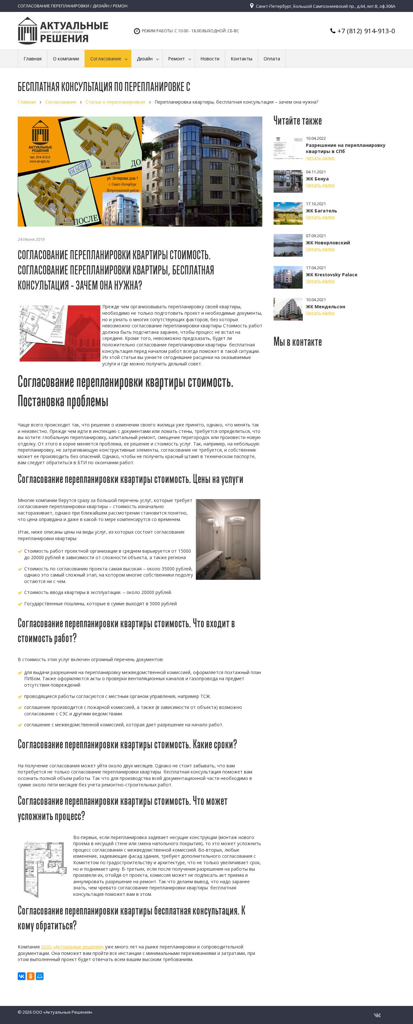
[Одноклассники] (31, 976)
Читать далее (320, 158)
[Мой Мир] (40, 976)
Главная (27, 102)
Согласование (60, 102)
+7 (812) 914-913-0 (366, 30)
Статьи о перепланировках (115, 102)
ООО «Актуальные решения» (72, 947)
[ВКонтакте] (21, 976)
